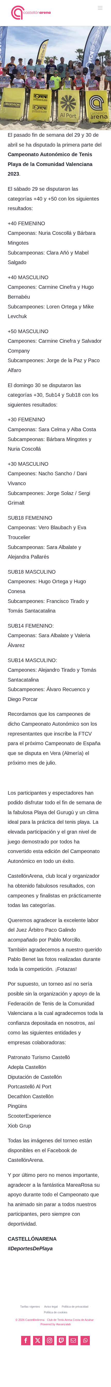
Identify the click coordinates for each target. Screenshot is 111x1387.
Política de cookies (55, 1312)
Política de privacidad (75, 1306)
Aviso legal (51, 1306)
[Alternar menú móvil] (100, 8)
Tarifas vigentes (30, 1306)
